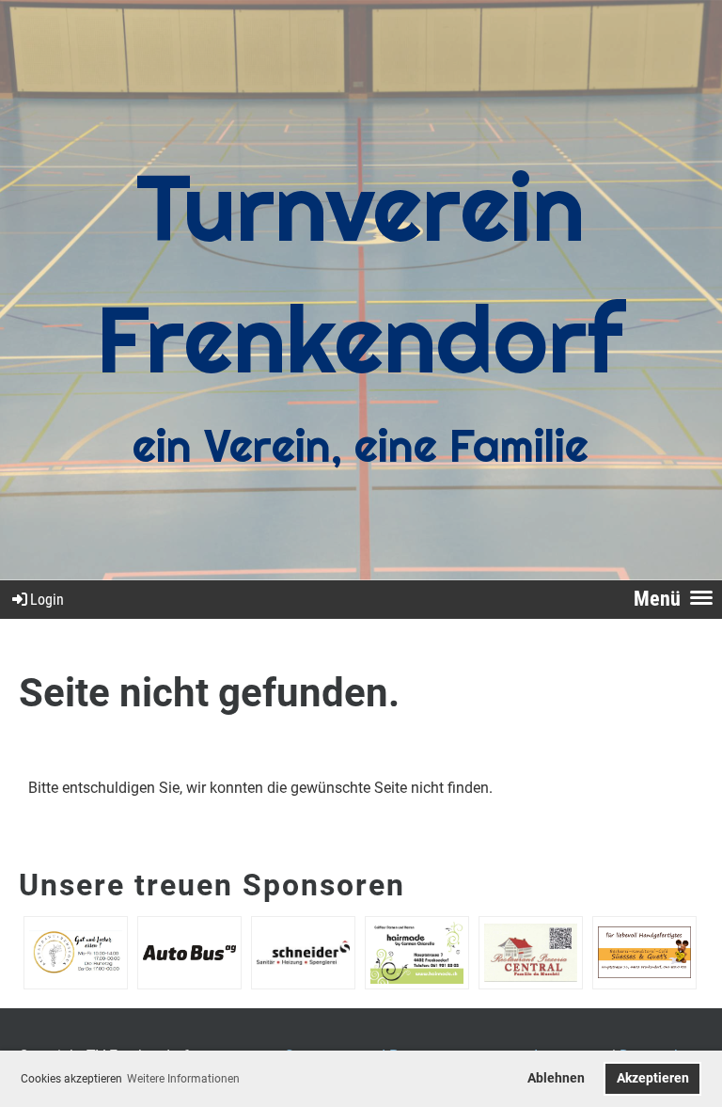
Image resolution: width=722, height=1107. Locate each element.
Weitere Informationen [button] (183, 1078)
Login (47, 600)
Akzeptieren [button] (653, 1078)
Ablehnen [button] (556, 1078)
